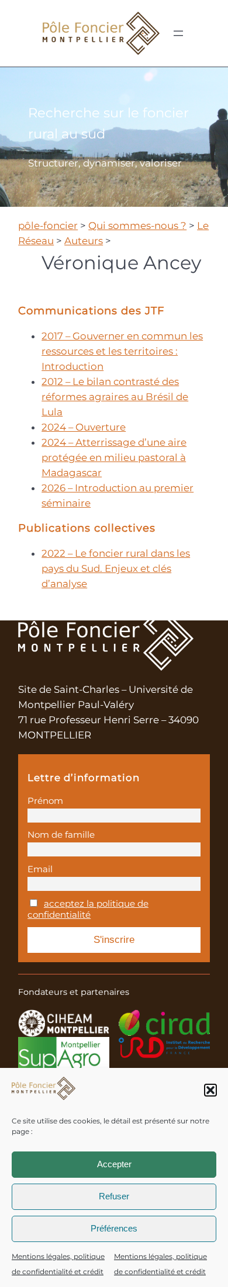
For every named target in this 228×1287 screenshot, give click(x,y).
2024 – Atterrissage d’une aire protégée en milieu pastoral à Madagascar (114, 457)
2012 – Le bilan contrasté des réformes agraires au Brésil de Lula (115, 397)
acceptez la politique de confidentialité (87, 909)
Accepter (114, 1164)
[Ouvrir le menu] (178, 33)
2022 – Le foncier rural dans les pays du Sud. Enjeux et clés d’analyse (116, 568)
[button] (210, 1090)
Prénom (45, 800)
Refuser (114, 1196)
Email (40, 869)
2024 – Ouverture (84, 427)
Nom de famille (61, 834)
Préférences (114, 1228)
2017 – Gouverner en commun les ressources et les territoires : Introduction (122, 351)
